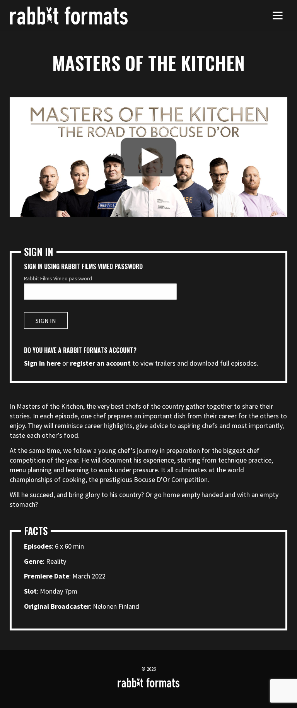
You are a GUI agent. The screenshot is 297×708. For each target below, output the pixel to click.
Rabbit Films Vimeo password (58, 278)
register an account (100, 363)
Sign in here (42, 363)
